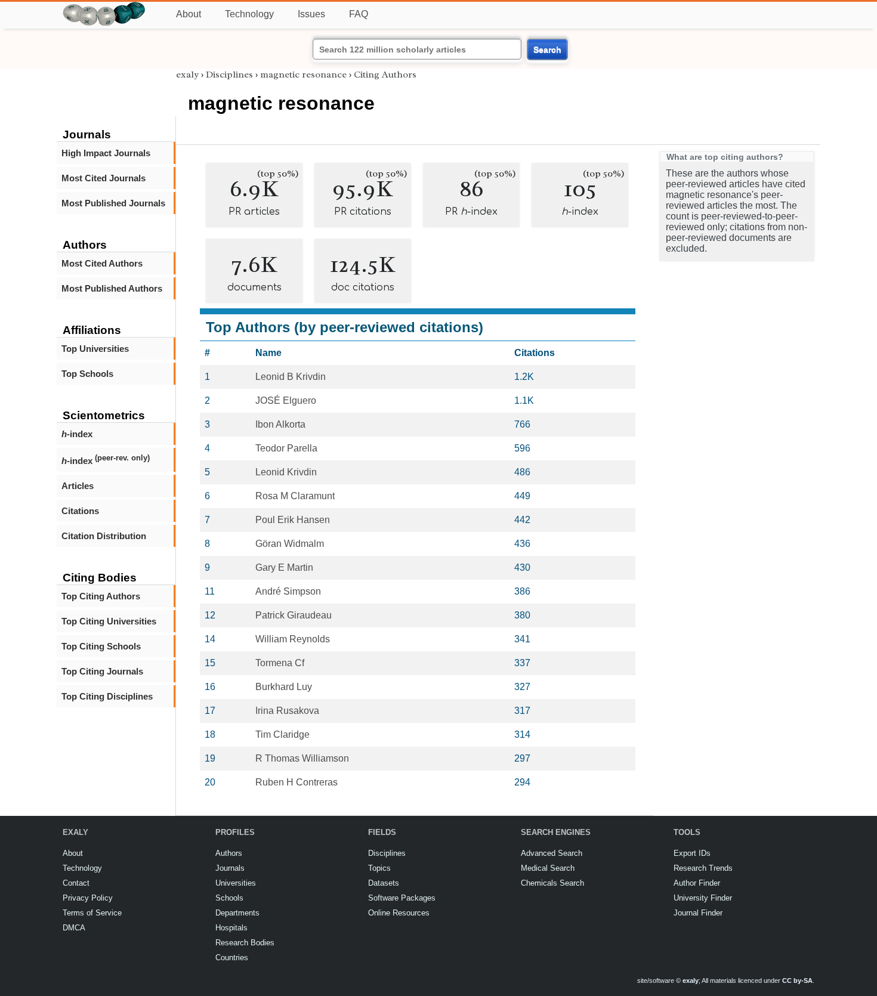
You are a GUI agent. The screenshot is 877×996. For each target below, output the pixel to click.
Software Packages (402, 897)
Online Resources (399, 912)
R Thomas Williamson (302, 758)
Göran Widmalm (289, 544)
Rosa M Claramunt (295, 496)
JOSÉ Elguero (285, 400)
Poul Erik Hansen (292, 520)
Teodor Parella (286, 448)
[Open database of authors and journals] (104, 7)
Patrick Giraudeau (293, 615)
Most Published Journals (113, 203)
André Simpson (288, 591)
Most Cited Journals (103, 178)
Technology (249, 14)
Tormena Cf (279, 663)
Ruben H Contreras (296, 782)
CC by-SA (797, 980)
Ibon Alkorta (280, 424)
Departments (237, 912)
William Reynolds (292, 639)
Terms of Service (92, 912)
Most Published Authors (111, 288)
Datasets (383, 883)
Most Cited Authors (102, 263)
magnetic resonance (303, 75)
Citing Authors (385, 75)
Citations (80, 511)
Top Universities (95, 349)
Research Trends (703, 868)
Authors (228, 853)
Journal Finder (698, 912)
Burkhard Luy (283, 687)
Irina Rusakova (287, 711)
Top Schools (87, 374)
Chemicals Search (552, 883)
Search (547, 49)
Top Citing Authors (100, 596)
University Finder (703, 897)
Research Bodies (244, 942)
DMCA (74, 927)
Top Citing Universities (108, 621)
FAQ (358, 14)
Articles (77, 486)
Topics (379, 868)
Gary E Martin (284, 567)
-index (76, 434)
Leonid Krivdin (286, 472)
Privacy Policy (88, 897)
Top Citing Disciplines (107, 696)
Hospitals (231, 927)
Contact (76, 883)
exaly (187, 75)
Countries (231, 957)
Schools (229, 897)
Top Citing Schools (101, 646)
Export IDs (692, 853)
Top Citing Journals (102, 671)
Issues (311, 14)
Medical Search (548, 868)
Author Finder (697, 883)
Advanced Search (551, 853)
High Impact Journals (105, 153)
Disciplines (229, 75)
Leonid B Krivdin (290, 377)
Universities (235, 883)
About (188, 14)
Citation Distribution (103, 536)
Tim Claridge (282, 734)
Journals (230, 868)
